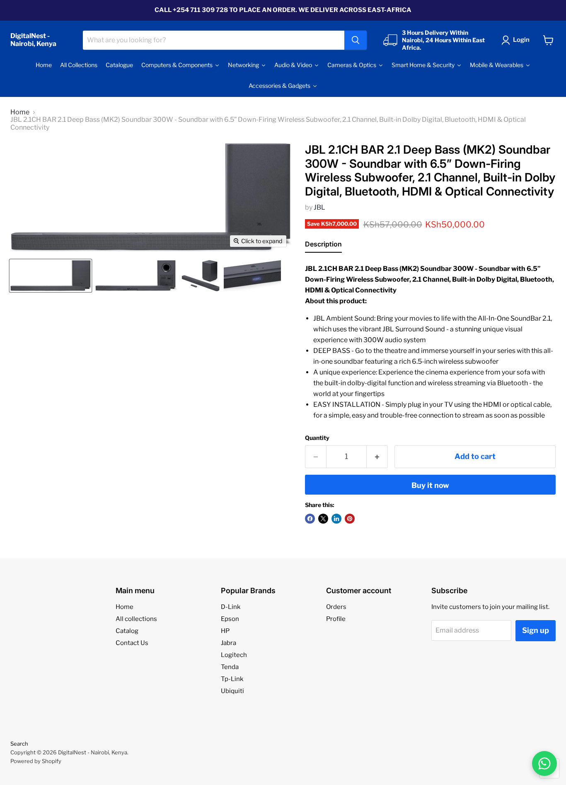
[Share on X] (323, 519)
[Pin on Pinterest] (350, 519)
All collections (136, 619)
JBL (319, 207)
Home (19, 112)
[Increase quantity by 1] (377, 456)
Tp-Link (232, 679)
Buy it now (430, 485)
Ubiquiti (232, 691)
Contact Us (132, 643)
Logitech (234, 655)
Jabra (228, 643)
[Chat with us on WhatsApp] (544, 763)
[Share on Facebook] (310, 519)
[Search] (355, 40)
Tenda (230, 667)
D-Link (230, 607)
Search (19, 743)
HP (225, 631)
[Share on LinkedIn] (336, 519)
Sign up (535, 630)
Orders (336, 607)
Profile (336, 619)
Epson (230, 619)
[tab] (323, 246)
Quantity (317, 438)
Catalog (127, 631)
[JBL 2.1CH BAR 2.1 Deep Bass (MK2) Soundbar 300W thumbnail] (51, 275)
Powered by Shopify (35, 761)
